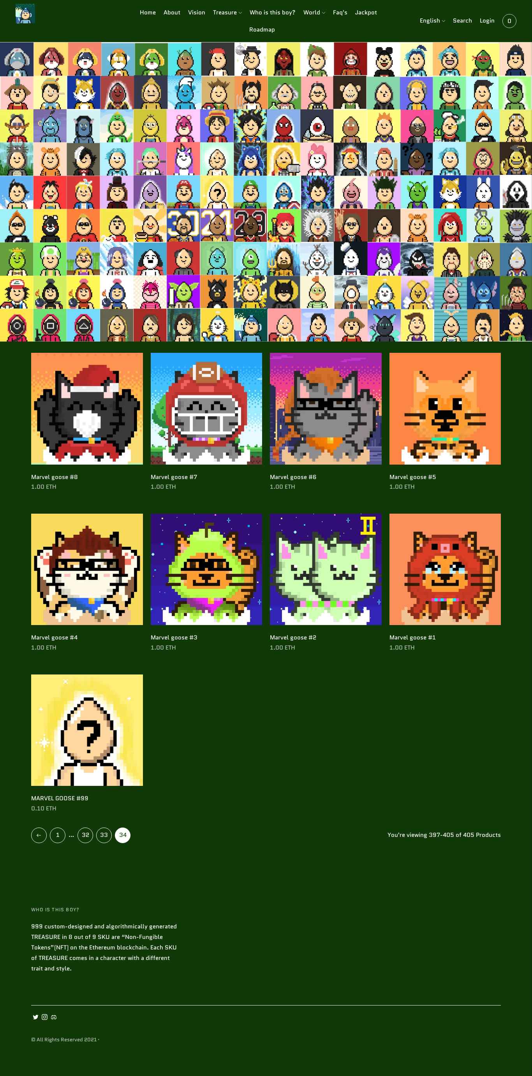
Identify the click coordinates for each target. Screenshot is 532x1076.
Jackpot (366, 12)
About (172, 12)
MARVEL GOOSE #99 (59, 798)
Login (487, 20)
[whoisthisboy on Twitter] (36, 1018)
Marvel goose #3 (174, 637)
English (430, 20)
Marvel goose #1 (412, 637)
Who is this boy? (273, 12)
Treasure (225, 12)
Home (148, 12)
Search (462, 20)
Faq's (340, 12)
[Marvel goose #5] (445, 409)
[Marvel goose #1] (445, 569)
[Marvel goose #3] (206, 569)
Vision (196, 12)
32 (85, 835)
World (311, 12)
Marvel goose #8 (54, 477)
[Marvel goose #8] (87, 409)
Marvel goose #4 (54, 637)
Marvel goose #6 (293, 477)
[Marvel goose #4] (87, 569)
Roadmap (262, 29)
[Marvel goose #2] (326, 569)
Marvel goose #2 (293, 637)
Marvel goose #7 (174, 477)
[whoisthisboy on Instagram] (45, 1018)
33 (104, 835)
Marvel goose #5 (412, 477)
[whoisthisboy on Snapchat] (53, 1018)
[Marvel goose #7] (206, 409)
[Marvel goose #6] (326, 409)
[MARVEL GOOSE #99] (87, 730)
